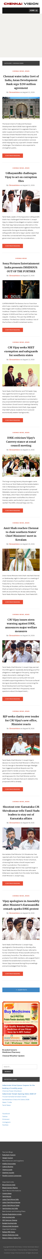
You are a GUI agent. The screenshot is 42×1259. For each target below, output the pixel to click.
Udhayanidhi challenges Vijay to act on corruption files (21, 177)
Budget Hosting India (9, 1223)
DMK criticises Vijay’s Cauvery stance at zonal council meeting (21, 441)
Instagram (6, 1122)
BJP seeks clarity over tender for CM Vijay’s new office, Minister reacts (21, 720)
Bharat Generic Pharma (10, 1188)
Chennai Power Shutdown (12, 1091)
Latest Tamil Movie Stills (10, 1199)
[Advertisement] (21, 35)
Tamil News (6, 1105)
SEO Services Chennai (9, 1220)
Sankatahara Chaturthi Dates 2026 (15, 1100)
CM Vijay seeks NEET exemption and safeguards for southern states (21, 351)
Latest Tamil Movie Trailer (10, 1205)
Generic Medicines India (10, 1235)
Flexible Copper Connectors (11, 1176)
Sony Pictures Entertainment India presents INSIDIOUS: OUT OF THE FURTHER (21, 267)
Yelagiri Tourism (7, 1158)
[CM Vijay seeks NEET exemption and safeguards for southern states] (21, 375)
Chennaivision (14, 92)
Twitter (5, 1117)
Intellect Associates (9, 1164)
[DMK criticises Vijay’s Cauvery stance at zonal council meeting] (21, 465)
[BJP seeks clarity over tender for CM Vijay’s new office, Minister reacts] (21, 744)
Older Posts (22, 990)
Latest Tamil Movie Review (11, 1202)
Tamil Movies (6, 1196)
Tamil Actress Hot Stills (10, 1208)
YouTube (5, 1125)
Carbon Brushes (7, 1167)
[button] (33, 10)
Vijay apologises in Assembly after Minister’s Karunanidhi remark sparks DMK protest (21, 905)
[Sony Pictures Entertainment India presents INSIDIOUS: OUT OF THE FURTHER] (21, 289)
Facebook (6, 1114)
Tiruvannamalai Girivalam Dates (14, 1097)
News (27, 71)
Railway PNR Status (8, 1232)
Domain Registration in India (11, 1214)
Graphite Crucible (8, 1173)
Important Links (10, 1079)
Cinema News (7, 1193)
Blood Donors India (8, 1185)
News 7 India (7, 1102)
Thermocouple (7, 1170)
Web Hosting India (8, 1217)
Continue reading (14, 156)
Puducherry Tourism (9, 1155)
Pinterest (5, 1119)
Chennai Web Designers (10, 1226)
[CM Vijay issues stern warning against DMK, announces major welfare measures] (21, 651)
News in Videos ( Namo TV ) (11, 1238)
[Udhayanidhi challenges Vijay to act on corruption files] (21, 201)
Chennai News (18, 71)
